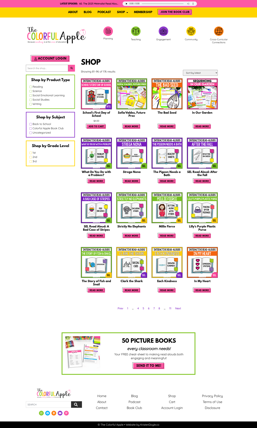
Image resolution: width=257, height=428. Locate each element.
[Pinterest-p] (66, 413)
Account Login (172, 408)
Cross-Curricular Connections (219, 41)
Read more (131, 126)
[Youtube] (60, 413)
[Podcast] (53, 413)
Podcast (104, 12)
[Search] (76, 404)
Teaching (136, 39)
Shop (121, 12)
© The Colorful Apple (110, 424)
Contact (102, 408)
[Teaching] (136, 31)
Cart (172, 402)
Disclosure (212, 408)
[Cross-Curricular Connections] (219, 31)
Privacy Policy (212, 396)
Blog (88, 12)
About (73, 12)
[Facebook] (47, 413)
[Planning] (108, 31)
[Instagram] (41, 413)
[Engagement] (163, 31)
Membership (143, 12)
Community (191, 39)
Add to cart (96, 126)
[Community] (191, 31)
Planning (108, 38)
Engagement (163, 39)
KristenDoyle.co (149, 424)
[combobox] (48, 404)
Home (101, 396)
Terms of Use (212, 402)
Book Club (134, 408)
